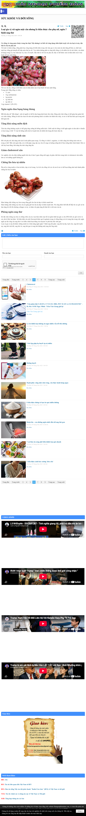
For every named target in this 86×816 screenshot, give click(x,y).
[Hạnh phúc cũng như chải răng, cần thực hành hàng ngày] (13, 390)
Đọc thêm (29, 289)
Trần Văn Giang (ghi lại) (35, 311)
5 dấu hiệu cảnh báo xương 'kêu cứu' (40, 461)
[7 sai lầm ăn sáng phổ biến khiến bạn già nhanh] (13, 449)
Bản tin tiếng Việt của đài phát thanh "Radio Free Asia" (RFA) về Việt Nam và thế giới (35, 789)
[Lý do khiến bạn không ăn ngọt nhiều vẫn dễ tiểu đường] (13, 331)
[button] (3, 11)
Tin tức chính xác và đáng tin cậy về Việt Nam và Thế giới (25, 794)
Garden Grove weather (43, 514)
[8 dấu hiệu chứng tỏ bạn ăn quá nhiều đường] (13, 410)
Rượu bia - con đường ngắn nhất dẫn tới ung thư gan (46, 422)
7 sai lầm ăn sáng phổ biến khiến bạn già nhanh (44, 442)
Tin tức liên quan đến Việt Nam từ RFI (18, 784)
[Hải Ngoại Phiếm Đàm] (43, 4)
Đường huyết (31, 363)
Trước (61, 26)
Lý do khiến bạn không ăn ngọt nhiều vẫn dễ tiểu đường (47, 324)
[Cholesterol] (13, 292)
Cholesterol (31, 284)
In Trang (2, 231)
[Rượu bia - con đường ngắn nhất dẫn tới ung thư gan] (13, 429)
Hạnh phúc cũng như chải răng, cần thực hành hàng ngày (47, 383)
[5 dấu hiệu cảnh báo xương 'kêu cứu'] (13, 469)
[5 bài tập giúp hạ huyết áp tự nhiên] (13, 351)
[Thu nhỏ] (2, 26)
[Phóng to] (5, 26)
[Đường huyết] (13, 370)
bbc (6, 780)
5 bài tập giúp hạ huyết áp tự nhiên (39, 343)
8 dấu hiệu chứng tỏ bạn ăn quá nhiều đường (43, 402)
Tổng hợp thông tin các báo (14, 798)
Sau (67, 26)
